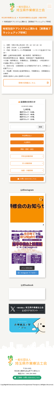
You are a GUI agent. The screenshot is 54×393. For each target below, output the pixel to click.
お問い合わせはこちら (28, 179)
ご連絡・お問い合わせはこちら (28, 377)
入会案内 (27, 142)
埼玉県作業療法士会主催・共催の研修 (33, 17)
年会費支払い (27, 135)
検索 (40, 127)
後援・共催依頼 (27, 170)
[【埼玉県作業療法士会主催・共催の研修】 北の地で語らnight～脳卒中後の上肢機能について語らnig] (27, 247)
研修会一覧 (34, 391)
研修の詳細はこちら (27, 82)
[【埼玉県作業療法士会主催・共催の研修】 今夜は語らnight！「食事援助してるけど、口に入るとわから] (27, 212)
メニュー (49, 6)
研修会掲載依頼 (27, 156)
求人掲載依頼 (27, 163)
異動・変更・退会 (27, 149)
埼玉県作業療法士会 (9, 17)
